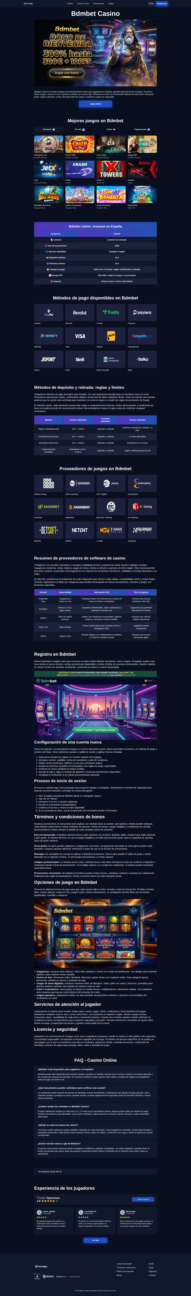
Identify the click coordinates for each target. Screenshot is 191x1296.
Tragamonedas (140, 129)
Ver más (95, 1240)
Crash (109, 129)
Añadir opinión (143, 1199)
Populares (47, 129)
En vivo (78, 129)
